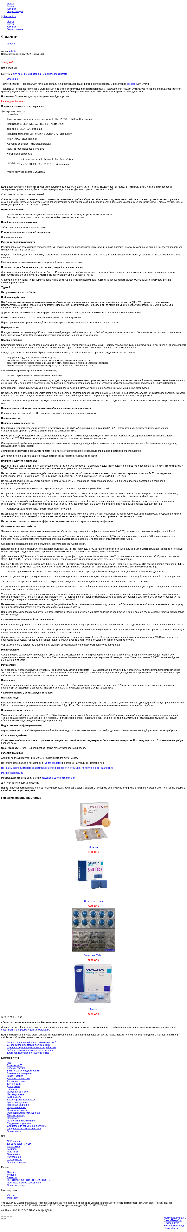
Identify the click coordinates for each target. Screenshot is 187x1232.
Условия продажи (16, 1162)
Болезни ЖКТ (14, 1065)
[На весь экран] (5, 1216)
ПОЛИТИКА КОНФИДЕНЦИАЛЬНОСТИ (29, 1180)
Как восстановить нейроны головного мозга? (31, 1042)
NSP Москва (14, 1141)
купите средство (53, 763)
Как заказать (13, 1146)
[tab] (96, 79)
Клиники (11, 9)
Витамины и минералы (19, 1073)
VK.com (11, 1195)
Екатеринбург (171, 1223)
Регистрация (14, 1157)
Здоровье (12, 1089)
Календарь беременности (21, 1099)
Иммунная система (17, 1091)
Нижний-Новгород (174, 1225)
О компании (13, 1154)
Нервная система (16, 1107)
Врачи (10, 6)
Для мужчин (13, 1086)
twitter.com (12, 1198)
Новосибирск (171, 1228)
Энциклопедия (15, 11)
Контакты (12, 1149)
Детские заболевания (18, 1078)
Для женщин (14, 1084)
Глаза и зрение (15, 1076)
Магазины (12, 1151)
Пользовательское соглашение (24, 1182)
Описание (12, 79)
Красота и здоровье (17, 1102)
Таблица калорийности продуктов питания (30, 1050)
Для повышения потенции (27, 74)
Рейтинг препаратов (12, 773)
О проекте (12, 1172)
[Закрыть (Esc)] (11, 1216)
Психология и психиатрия (21, 1120)
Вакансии (12, 1177)
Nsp (9, 1063)
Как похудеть (14, 1097)
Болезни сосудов (16, 1068)
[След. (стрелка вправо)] (5, 1218)
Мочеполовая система (55, 74)
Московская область (175, 1218)
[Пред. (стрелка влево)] (2, 1218)
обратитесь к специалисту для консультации (25, 1029)
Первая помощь (16, 1115)
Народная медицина (18, 1105)
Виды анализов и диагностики (23, 1070)
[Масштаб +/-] (2, 1216)
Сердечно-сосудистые (19, 1123)
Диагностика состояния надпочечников (28, 1053)
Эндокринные (14, 1131)
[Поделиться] (8, 1216)
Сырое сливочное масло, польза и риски (29, 1045)
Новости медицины (17, 1110)
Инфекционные (15, 1094)
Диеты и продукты (17, 1081)
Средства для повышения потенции (26, 1126)
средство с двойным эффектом (58, 778)
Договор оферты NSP (19, 1144)
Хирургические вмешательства (24, 1128)
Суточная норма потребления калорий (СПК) (31, 1047)
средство (132, 84)
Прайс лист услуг (16, 1185)
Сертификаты (14, 1159)
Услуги (10, 3)
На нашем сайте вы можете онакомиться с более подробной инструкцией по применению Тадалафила (57, 768)
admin (12, 51)
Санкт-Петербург (173, 1220)
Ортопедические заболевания (23, 1113)
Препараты (13, 1118)
